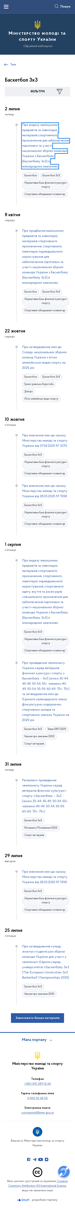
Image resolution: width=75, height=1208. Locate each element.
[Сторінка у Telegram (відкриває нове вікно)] (34, 1159)
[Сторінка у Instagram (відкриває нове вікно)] (46, 1159)
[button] (37, 91)
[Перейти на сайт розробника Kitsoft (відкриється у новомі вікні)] (24, 1200)
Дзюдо (28, 391)
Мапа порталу (34, 1040)
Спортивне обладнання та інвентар (44, 194)
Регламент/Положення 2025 (40, 828)
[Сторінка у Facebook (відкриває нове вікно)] (28, 1159)
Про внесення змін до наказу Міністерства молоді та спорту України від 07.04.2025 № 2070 (45, 441)
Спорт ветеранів (34, 743)
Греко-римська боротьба (38, 384)
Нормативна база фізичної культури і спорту (46, 185)
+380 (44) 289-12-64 (37, 1083)
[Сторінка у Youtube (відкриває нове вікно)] (40, 1159)
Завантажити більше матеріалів (37, 1018)
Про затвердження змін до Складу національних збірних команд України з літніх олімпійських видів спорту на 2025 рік (44, 358)
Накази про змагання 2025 (39, 736)
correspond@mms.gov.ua (38, 1112)
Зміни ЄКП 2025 (57, 729)
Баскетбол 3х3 (51, 175)
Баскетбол (30, 175)
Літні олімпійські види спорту (41, 398)
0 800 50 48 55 (37, 1098)
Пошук (65, 6)
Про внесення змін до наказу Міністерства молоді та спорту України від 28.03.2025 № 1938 (45, 491)
